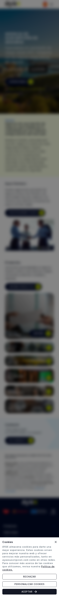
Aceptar (27, 591)
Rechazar (29, 576)
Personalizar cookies (29, 584)
